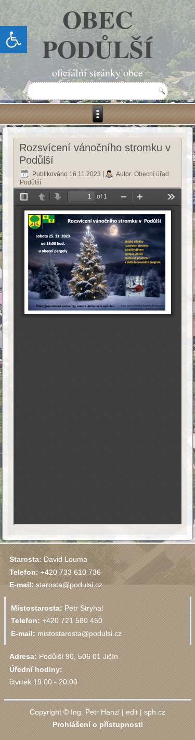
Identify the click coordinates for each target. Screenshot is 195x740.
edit (132, 712)
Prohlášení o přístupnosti (98, 724)
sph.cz (154, 712)
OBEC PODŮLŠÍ (97, 34)
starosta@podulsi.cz (69, 584)
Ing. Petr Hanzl (95, 712)
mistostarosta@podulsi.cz (79, 633)
